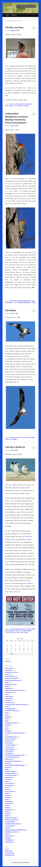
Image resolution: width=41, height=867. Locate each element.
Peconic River (9, 783)
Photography (8, 302)
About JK (14, 15)
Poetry (7, 789)
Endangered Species (19, 629)
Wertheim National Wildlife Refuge (15, 830)
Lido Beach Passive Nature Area (14, 755)
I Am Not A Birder (30, 437)
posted (15, 488)
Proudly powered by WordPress (20, 862)
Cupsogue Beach (10, 708)
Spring (7, 812)
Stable (7, 816)
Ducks (7, 719)
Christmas (8, 700)
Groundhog (8, 743)
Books (7, 686)
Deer (6, 713)
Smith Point (8, 803)
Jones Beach (9, 751)
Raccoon (7, 795)
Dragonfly (8, 717)
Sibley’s (31, 583)
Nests (6, 769)
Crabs (7, 706)
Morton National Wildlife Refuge (22, 301)
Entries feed (8, 851)
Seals (6, 799)
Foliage (7, 731)
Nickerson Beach (10, 771)
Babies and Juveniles (11, 678)
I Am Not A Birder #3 (15, 447)
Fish (24, 437)
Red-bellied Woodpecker (24, 302)
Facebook (16, 104)
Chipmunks (8, 698)
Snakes (7, 807)
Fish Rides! (10, 310)
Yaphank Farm (9, 842)
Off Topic (8, 779)
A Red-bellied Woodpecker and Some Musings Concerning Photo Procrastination (16, 118)
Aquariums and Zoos (11, 672)
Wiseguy (7, 838)
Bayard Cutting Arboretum (13, 680)
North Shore (8, 777)
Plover (18, 632)
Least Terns (12, 632)
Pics (24, 104)
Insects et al (8, 747)
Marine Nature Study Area (12, 761)
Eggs (6, 721)
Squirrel (7, 814)
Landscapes (8, 753)
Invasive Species (10, 749)
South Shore (9, 810)
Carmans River (18, 437)
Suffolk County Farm (11, 820)
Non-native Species (11, 775)
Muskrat (7, 767)
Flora (6, 729)
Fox (6, 735)
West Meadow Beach (11, 832)
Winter (7, 834)
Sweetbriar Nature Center (12, 824)
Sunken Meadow (27, 631)
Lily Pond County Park (12, 757)
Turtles (7, 828)
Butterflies (8, 688)
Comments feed (9, 853)
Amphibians (8, 670)
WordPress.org (9, 855)
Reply (33, 302)
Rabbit (7, 793)
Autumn (7, 674)
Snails (7, 805)
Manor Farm (8, 759)
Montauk (7, 763)
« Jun (11, 654)
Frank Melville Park (11, 737)
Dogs (6, 715)
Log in (7, 849)
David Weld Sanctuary (11, 710)
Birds (11, 104)
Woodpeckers (9, 840)
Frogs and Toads (10, 739)
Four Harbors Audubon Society (14, 733)
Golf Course (8, 741)
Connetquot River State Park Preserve (16, 704)
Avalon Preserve (10, 676)
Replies (26, 106)
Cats (6, 694)
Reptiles (7, 797)
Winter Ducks (9, 836)
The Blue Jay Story (14, 27)
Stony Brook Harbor (11, 818)
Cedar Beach (9, 696)
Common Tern (9, 702)
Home (7, 15)
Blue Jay (20, 106)
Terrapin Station (10, 826)
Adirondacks (9, 668)
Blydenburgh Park (10, 684)
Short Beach (8, 801)
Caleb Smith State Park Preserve (14, 690)
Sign (21, 632)
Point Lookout (9, 791)
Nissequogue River (10, 631)
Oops (21, 104)
